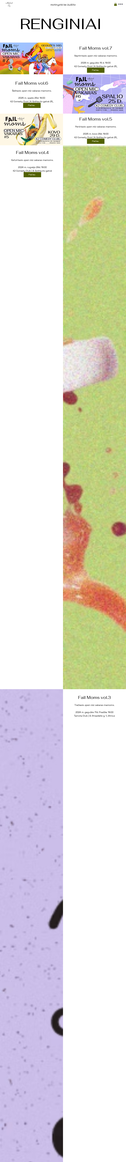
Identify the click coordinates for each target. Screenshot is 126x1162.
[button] (115, 4)
